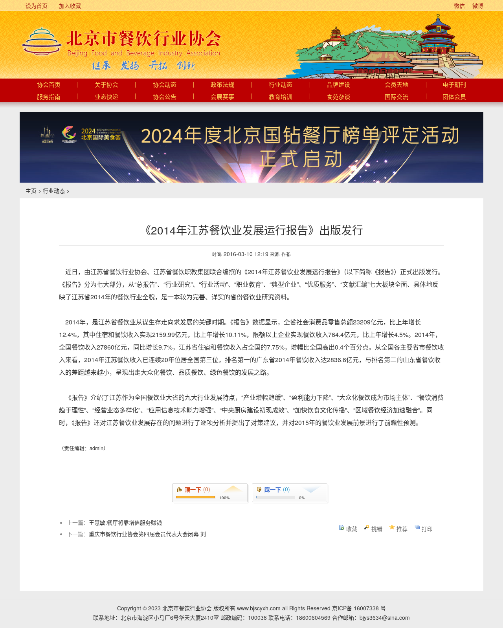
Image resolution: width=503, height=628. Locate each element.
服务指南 (49, 97)
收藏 (351, 529)
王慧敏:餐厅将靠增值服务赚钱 (125, 522)
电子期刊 (454, 85)
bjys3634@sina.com (385, 617)
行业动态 (280, 85)
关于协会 (106, 85)
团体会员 (454, 97)
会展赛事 (222, 97)
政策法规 (222, 85)
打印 (427, 529)
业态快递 (106, 97)
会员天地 (396, 85)
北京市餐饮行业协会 (121, 42)
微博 (477, 5)
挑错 (376, 529)
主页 (31, 190)
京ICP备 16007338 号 (359, 608)
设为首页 (36, 5)
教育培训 (280, 97)
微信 (458, 5)
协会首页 (49, 85)
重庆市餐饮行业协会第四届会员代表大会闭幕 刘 (147, 534)
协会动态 (164, 85)
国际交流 (396, 97)
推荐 (402, 529)
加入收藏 (69, 5)
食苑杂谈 (338, 97)
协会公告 (164, 97)
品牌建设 (338, 85)
